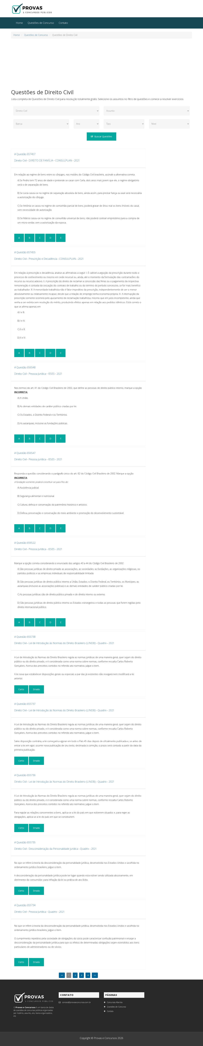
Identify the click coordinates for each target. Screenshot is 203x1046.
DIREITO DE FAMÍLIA (41, 160)
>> (95, 975)
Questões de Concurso (41, 23)
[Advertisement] (101, 64)
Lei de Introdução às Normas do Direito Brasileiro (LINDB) (62, 643)
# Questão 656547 (25, 453)
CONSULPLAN (63, 160)
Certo (21, 689)
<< (62, 975)
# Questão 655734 (25, 905)
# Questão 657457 (25, 154)
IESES (51, 373)
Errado (36, 689)
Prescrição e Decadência (43, 259)
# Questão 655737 (25, 704)
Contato (63, 23)
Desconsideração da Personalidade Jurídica (53, 848)
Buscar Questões (103, 136)
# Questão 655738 (25, 637)
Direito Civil (20, 160)
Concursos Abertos (114, 1002)
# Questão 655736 (25, 775)
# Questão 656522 (25, 542)
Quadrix (102, 643)
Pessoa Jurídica (37, 373)
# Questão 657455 (25, 252)
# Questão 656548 (25, 367)
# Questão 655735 (25, 842)
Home (19, 23)
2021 (77, 160)
